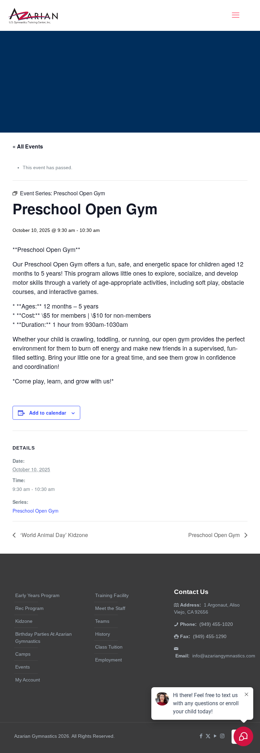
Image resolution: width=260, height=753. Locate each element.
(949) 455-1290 (209, 636)
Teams (102, 621)
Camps (22, 654)
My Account (27, 679)
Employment (108, 659)
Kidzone (23, 621)
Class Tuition (109, 647)
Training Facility (112, 595)
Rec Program (29, 608)
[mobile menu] (235, 15)
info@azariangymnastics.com (223, 655)
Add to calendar (47, 412)
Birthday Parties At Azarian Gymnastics (43, 637)
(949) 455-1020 (216, 624)
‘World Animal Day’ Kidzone (53, 535)
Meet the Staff (110, 608)
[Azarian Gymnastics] (33, 15)
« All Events (28, 146)
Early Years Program (37, 595)
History (102, 634)
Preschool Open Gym (36, 510)
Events (22, 667)
